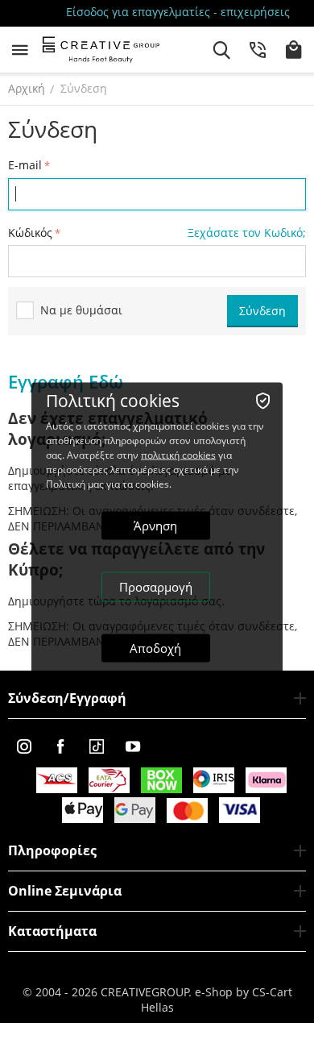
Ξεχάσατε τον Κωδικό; (247, 232)
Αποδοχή (155, 647)
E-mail (25, 165)
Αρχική (26, 88)
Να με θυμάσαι (81, 310)
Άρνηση (155, 525)
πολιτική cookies (178, 454)
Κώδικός (30, 232)
